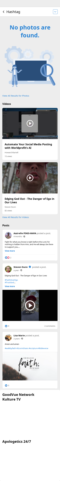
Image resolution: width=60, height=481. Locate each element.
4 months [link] (18, 236)
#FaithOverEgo (11, 280)
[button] (8, 257)
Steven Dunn (10, 207)
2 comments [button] (49, 326)
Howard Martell (11, 152)
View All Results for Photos (15, 95)
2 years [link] (17, 338)
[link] (30, 366)
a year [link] (16, 270)
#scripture (33, 348)
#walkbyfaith (10, 348)
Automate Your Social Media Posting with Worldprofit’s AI (28, 146)
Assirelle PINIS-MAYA (25, 233)
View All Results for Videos (15, 217)
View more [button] (10, 251)
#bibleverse (43, 348)
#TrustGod (9, 282)
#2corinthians (22, 348)
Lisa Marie (19, 335)
